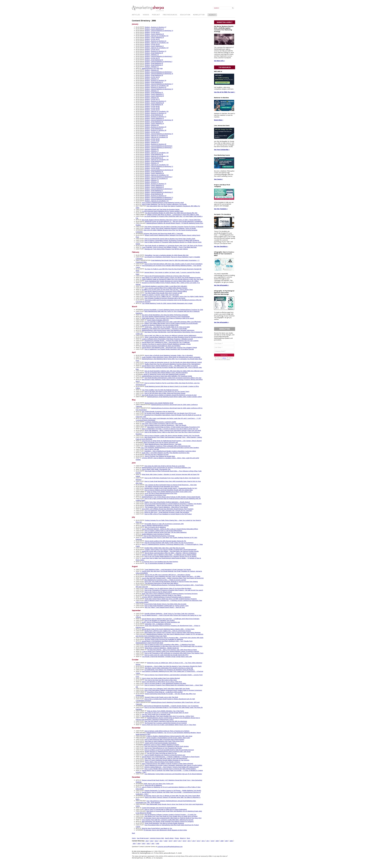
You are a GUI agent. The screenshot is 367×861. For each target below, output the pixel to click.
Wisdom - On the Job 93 (152, 132)
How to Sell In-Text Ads (151, 449)
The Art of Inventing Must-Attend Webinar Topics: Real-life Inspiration (166, 372)
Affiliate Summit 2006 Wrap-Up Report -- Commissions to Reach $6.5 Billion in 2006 (173, 214)
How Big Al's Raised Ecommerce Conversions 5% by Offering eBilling (165, 291)
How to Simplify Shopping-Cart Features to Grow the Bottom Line (164, 755)
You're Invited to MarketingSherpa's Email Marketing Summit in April (163, 202)
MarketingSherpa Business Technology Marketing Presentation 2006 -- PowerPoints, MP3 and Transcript (170, 586)
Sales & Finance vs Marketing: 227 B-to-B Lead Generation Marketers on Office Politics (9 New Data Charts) (168, 788)
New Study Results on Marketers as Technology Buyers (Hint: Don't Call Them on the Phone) (173, 245)
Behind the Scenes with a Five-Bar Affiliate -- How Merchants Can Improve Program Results (170, 551)
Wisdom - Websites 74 (152, 163)
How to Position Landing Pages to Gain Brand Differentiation (163, 530)
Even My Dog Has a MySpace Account (156, 454)
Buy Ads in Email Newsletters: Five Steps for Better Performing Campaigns (165, 315)
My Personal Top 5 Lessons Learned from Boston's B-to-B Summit (166, 723)
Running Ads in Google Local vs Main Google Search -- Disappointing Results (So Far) (170, 488)
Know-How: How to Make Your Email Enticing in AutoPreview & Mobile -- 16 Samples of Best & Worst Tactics (168, 559)
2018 (175, 841)
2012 (203, 841)
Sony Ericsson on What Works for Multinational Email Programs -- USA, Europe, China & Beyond (172, 441)
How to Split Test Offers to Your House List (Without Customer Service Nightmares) (170, 335)
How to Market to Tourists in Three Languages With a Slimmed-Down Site (167, 446)
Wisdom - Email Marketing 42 (154, 63)
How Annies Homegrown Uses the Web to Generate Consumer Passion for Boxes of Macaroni (173, 226)
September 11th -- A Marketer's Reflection (158, 624)
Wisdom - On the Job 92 (152, 32)
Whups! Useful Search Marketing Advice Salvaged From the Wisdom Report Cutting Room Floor (168, 236)
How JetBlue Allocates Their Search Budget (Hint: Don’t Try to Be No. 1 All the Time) (168, 716)
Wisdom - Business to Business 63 (155, 87)
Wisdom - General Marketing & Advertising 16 (159, 73)
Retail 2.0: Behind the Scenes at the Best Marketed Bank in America (164, 374)
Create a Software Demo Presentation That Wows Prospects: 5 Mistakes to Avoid (167, 339)
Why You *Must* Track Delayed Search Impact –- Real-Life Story (165, 607)
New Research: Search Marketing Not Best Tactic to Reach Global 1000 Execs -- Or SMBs (172, 576)
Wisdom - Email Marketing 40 (154, 115)
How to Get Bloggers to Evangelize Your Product (159, 620)
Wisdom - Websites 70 (152, 182)
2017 (179, 841)
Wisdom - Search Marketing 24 (154, 123)
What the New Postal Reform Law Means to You (157, 828)
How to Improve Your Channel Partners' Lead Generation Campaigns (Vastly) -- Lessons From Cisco (169, 675)
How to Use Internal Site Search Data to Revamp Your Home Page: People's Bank (169, 239)
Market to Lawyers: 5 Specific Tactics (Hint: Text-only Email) (160, 295)
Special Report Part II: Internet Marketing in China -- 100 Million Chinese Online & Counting (170, 366)
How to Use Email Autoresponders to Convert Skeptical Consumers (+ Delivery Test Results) (173, 504)
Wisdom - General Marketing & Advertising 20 (159, 170)
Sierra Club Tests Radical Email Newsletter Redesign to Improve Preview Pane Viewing (171, 581)
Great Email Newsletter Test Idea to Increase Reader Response (164, 823)
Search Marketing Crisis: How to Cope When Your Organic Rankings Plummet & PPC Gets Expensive (166, 538)
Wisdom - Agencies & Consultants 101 (156, 36)
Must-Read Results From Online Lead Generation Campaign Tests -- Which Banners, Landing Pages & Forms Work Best (169, 438)
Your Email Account (143, 838)
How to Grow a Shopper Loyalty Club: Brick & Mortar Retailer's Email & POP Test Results (172, 435)
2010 (212, 841)
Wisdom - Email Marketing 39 (154, 171)
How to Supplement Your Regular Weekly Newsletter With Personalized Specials (169, 349)
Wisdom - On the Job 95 (152, 39)
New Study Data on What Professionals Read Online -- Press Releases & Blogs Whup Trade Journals (169, 472)
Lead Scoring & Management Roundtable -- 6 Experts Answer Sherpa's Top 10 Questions (171, 706)
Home (134, 838)
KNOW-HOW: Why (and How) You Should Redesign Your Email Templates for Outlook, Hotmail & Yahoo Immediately (169, 572)
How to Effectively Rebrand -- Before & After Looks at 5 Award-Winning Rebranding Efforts (170, 529)
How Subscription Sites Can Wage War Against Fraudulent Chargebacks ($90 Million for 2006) (168, 207)
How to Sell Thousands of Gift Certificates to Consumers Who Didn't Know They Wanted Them (173, 653)
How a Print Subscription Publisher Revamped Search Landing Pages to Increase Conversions (173, 690)
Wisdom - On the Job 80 (152, 106)
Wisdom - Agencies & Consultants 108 (156, 85)
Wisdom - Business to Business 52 (155, 116)
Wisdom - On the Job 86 (152, 168)
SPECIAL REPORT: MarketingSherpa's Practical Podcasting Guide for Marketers (166, 597)
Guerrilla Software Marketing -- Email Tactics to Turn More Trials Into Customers (169, 613)
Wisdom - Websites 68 (152, 125)
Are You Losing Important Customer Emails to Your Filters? (163, 595)
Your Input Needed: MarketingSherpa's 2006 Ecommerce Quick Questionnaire (166, 316)
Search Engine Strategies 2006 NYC (158, 320)
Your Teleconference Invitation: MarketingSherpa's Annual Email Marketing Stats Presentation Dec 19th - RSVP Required (166, 801)
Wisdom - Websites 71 (152, 67)
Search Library (169, 838)
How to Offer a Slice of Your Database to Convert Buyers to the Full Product (168, 514)
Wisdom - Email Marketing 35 (154, 92)
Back (133, 833)
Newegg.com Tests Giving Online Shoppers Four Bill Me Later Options (166, 249)
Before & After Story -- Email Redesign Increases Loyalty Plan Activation (166, 512)
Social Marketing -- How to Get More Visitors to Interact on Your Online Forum (169, 505)
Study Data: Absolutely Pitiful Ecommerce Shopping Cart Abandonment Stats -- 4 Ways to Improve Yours (168, 626)
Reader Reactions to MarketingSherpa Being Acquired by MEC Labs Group (168, 751)
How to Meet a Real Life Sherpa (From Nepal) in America (162, 762)
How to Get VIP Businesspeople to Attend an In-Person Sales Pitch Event (167, 276)
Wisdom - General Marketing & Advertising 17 (159, 84)
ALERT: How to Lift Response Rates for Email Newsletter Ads (161, 622)
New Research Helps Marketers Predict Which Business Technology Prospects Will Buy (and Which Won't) (169, 380)
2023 (151, 841)
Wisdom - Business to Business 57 (155, 27)
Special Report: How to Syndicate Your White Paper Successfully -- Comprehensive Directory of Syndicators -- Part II (168, 793)
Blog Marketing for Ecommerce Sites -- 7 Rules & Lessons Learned (165, 580)
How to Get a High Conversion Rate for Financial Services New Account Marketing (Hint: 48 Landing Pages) (168, 499)
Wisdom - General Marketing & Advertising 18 (159, 120)
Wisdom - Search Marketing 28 (154, 103)
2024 (147, 841)
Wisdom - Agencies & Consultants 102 (156, 156)
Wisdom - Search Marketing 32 (154, 185)
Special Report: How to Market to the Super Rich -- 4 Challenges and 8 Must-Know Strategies (170, 619)
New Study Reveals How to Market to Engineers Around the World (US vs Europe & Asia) (169, 395)
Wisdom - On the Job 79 (152, 99)
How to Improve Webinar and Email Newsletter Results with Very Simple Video (168, 490)
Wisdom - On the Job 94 (152, 77)
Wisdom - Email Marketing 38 (154, 154)
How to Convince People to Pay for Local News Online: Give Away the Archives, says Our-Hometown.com (168, 384)
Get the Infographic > (221, 285)
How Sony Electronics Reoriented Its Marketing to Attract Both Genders (166, 746)
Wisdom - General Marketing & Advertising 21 (159, 192)
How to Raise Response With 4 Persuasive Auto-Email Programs (164, 739)
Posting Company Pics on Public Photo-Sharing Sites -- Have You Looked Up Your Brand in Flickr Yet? (168, 521)
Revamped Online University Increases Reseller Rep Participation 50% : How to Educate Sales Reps (169, 368)
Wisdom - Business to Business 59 (155, 127)
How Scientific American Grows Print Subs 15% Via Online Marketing (165, 532)
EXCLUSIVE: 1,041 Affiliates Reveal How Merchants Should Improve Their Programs (167, 509)
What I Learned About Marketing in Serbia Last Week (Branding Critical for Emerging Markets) (174, 337)
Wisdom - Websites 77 (152, 151)
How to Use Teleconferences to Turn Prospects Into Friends (163, 748)
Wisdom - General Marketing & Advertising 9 (158, 189)
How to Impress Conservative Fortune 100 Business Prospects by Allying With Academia (171, 240)
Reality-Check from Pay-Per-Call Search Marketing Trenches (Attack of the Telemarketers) (172, 364)
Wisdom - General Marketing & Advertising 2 (158, 56)
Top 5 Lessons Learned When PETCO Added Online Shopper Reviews (165, 288)
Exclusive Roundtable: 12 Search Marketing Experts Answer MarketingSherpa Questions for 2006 (173, 310)
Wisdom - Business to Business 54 (155, 113)
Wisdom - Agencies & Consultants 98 (156, 137)
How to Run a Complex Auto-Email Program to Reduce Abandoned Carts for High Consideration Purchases (165, 699)
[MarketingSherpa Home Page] (148, 11)
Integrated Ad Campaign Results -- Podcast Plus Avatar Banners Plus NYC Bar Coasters (171, 340)
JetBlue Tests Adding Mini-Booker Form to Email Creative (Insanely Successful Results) (171, 323)
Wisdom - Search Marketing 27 (154, 94)
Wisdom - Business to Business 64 (155, 196)
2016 (184, 841)
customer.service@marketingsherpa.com (170, 846)
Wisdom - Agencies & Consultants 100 (156, 159)
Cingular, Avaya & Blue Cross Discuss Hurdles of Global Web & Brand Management (170, 549)
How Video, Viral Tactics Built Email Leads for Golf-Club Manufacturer (165, 758)
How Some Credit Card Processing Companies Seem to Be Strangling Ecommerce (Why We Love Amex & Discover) (168, 300)
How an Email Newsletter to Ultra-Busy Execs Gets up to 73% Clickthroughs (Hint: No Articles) (173, 646)
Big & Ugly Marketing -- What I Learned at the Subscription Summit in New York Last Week (173, 430)
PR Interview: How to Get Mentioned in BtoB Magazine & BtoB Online (165, 830)
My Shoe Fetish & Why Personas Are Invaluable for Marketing (164, 639)
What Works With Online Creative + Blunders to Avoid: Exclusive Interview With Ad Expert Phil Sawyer (167, 475)
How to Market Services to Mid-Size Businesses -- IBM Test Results (165, 425)
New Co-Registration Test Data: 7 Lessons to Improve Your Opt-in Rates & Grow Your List (170, 429)
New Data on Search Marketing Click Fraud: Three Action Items (164, 741)
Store (188, 838)
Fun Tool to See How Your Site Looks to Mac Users (161, 680)
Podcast (156, 15)
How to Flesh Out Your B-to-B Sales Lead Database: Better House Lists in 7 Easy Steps (169, 725)
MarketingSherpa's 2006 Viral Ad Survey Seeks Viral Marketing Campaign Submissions (168, 330)
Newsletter (199, 15)
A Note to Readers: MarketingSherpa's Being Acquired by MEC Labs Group (169, 736)
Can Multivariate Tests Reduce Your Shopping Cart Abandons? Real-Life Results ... (169, 669)
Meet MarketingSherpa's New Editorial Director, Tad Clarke (163, 444)
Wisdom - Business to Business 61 (155, 101)
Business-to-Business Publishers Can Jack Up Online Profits (160, 325)
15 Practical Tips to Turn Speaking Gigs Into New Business (160, 561)
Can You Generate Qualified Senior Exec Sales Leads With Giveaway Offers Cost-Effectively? (172, 322)
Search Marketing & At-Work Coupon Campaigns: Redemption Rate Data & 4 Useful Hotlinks (173, 765)
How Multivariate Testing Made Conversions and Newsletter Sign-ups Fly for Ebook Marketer (173, 774)
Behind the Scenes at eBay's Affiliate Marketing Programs (161, 744)
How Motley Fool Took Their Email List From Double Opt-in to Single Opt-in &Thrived (170, 816)
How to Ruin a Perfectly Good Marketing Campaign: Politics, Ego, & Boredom (169, 355)
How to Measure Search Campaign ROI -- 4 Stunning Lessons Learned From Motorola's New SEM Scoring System (169, 601)
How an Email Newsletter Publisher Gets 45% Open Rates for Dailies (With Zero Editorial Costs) (173, 371)
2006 (231, 841)
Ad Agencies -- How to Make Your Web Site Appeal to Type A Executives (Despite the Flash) (173, 666)
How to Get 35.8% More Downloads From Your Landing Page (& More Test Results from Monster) (168, 478)
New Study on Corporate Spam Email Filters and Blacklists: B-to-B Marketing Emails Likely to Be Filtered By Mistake (169, 812)
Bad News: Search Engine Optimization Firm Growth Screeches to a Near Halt (169, 668)
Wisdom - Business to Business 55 (155, 183)
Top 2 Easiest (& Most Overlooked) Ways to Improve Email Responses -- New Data (171, 485)
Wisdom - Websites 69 (152, 70)
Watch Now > (218, 120)
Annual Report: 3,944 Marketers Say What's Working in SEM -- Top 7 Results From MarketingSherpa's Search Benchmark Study (164, 642)
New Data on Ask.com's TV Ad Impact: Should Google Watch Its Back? (166, 712)
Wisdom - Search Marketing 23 (154, 29)
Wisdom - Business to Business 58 (155, 130)
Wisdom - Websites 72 (152, 91)
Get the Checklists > (221, 246)
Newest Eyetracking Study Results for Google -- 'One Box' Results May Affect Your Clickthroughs (166, 694)
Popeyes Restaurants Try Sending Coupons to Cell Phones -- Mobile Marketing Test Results (172, 790)
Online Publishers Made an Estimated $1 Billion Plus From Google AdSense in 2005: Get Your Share (172, 279)
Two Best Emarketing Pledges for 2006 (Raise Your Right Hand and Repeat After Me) (171, 213)
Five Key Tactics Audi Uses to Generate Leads (156, 714)
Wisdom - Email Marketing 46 (154, 104)
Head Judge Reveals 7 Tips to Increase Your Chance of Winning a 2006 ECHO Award (168, 318)
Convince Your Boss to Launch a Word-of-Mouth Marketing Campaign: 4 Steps (166, 344)
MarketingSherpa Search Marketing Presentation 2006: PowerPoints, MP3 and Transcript (167, 703)
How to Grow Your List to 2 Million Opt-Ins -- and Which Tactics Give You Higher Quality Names (173, 296)
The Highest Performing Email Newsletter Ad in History (162, 486)
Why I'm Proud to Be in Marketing (155, 527)
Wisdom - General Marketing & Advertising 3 (158, 61)
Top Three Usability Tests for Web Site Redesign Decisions (160, 390)
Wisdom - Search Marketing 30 (154, 96)
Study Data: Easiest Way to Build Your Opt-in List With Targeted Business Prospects (171, 599)
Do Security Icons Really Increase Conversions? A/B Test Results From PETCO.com (170, 413)
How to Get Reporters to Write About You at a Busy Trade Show (162, 682)
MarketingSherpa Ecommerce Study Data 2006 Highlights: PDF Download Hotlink (167, 376)
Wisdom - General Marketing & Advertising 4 (158, 177)
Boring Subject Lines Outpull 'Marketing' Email (159, 403)
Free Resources (170, 15)
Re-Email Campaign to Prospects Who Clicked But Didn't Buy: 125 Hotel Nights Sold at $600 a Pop (169, 217)
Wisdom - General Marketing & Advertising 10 (159, 89)
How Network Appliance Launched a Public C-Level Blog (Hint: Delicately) (164, 286)
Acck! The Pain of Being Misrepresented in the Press (161, 493)
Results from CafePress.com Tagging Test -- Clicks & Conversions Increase (167, 631)
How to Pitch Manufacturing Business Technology (158, 536)
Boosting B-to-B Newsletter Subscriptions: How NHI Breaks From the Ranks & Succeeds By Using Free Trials (168, 416)
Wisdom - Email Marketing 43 (154, 158)
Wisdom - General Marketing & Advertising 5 (158, 199)
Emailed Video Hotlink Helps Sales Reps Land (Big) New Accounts (164, 548)
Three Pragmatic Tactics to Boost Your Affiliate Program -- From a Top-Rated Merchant (169, 247)
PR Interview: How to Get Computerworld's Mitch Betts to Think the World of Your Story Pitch (172, 818)
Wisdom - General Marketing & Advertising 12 (159, 166)
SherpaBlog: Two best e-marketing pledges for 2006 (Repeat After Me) (167, 255)
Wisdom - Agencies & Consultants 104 (156, 175)
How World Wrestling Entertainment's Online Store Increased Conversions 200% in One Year (172, 378)
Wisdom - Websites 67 (152, 142)
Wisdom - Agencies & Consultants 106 (156, 111)
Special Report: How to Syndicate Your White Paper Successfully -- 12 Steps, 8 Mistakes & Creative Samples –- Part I (169, 771)
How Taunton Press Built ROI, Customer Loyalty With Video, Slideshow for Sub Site (167, 820)
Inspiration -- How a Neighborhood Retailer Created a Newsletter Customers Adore (170, 451)
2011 (207, 841)
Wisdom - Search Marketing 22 (154, 118)
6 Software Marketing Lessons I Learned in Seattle (160, 422)
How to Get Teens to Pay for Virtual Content (158, 592)
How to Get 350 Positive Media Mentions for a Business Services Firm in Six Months (170, 556)
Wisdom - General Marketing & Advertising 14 (159, 30)
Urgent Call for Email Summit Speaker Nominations (160, 743)
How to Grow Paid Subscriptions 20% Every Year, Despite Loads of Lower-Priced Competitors (173, 264)
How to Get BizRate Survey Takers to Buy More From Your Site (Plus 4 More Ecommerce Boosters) (168, 433)
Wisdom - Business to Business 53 (155, 51)
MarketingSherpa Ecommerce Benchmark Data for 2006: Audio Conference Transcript (167, 405)
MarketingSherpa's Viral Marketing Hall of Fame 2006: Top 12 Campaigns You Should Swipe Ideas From (169, 359)
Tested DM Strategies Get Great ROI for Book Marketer (159, 808)
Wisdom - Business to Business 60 (155, 144)
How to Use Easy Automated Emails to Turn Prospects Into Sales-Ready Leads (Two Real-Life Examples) (169, 708)
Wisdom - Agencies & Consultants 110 (156, 201)
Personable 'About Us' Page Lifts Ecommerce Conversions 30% (164, 524)
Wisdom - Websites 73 (152, 55)
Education (185, 15)
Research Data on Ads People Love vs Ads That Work (161, 697)
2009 (217, 841)
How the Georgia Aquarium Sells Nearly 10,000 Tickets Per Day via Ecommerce (168, 543)
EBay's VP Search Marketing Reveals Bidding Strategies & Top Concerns (167, 760)
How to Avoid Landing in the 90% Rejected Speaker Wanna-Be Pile (165, 541)
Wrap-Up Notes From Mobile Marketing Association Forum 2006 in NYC (169, 492)
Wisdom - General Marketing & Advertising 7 (158, 147)
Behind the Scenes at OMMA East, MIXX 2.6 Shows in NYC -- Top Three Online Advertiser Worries (169, 663)
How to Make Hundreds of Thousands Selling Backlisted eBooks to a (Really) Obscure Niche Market (168, 243)
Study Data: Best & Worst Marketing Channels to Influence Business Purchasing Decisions (170, 593)
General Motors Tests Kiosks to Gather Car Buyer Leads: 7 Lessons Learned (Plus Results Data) (168, 273)
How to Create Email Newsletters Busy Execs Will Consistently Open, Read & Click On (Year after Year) (168, 482)
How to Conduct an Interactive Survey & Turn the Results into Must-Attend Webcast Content (173, 362)
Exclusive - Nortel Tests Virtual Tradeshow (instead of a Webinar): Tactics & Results (170, 228)
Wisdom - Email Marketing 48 (154, 194)
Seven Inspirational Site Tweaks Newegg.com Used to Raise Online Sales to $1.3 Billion (172, 281)
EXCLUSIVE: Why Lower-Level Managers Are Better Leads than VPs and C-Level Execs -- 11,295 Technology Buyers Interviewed (168, 419)
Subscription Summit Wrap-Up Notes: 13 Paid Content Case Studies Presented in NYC (173, 427)
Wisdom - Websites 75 (152, 180)
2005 (134, 843)
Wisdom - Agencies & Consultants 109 (156, 153)
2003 (143, 843)
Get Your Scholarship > (222, 149)
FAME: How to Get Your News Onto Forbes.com (158, 783)
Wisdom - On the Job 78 (152, 58)
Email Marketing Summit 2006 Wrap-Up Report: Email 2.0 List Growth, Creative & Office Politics (167, 387)
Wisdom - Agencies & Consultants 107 (156, 48)
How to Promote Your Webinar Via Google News (160, 456)
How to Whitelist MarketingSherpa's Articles (155, 525)
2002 (148, 843)
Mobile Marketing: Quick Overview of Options (156, 534)
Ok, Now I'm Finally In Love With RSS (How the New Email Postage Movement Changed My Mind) (168, 270)
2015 (189, 841)
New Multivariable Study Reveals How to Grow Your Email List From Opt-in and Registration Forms (169, 805)
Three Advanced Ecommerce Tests (155, 495)
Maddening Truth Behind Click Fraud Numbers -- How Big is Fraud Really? (164, 328)
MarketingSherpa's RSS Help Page (152, 68)
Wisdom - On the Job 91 (152, 49)
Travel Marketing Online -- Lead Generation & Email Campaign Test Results (167, 569)
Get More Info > (219, 61)
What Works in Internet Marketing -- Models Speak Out (162, 648)
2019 (170, 841)
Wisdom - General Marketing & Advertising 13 (159, 197)
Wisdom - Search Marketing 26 (154, 173)
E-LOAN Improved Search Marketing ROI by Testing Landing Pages (162, 211)
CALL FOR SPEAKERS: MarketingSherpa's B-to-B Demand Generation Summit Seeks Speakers (170, 447)
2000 (157, 843)
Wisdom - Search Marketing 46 (154, 34)
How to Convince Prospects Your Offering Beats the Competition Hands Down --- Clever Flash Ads (169, 686)
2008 (221, 841)
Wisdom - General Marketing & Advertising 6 (158, 146)
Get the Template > (221, 209)
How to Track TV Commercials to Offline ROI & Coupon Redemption (165, 809)
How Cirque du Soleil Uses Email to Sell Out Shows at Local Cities (164, 466)
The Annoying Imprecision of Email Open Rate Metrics (161, 583)
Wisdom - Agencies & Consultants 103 (156, 165)
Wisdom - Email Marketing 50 (154, 60)
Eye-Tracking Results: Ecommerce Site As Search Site (158, 411)
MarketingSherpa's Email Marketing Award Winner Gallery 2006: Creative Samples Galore (174, 397)
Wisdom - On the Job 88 (152, 108)
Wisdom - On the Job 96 (152, 110)
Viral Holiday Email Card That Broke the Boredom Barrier (162, 209)
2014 (193, 841)
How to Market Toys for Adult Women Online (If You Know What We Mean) (167, 588)
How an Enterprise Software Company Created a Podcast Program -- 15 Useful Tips (170, 814)
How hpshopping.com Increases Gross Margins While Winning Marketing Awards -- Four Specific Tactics (168, 266)
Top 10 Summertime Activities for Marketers (158, 563)
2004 (138, 843)
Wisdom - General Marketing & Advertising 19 (159, 134)
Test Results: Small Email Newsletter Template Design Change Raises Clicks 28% (167, 656)
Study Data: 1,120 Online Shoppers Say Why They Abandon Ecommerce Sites (165, 453)
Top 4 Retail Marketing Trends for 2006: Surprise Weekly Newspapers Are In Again (167, 303)
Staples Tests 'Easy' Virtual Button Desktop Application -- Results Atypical (167, 502)
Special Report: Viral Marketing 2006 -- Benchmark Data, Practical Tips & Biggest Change (169, 347)
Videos (146, 15)
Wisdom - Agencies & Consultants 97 (156, 178)
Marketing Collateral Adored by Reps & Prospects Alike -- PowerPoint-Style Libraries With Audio (173, 637)
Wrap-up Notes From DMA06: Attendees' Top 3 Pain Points (165, 711)
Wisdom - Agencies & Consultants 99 (156, 135)
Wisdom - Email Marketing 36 (154, 75)
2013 (198, 841)
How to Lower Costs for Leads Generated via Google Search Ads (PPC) (166, 655)
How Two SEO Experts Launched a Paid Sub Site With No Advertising (165, 721)
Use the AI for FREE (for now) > (224, 92)
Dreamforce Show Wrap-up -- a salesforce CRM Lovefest (165, 692)
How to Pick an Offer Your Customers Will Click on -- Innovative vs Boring (167, 575)
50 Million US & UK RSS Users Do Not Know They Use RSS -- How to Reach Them (167, 289)
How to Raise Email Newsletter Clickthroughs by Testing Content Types (166, 605)
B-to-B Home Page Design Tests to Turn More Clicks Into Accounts (165, 604)
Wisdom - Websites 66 (152, 98)
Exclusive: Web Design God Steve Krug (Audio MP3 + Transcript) (163, 233)
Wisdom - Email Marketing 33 (154, 82)
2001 (152, 843)
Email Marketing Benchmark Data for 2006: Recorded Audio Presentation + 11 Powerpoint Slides (168, 261)
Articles (136, 15)
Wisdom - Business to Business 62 (155, 41)
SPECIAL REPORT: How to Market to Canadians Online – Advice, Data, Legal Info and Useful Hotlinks (167, 458)
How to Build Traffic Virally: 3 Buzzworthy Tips (156, 469)
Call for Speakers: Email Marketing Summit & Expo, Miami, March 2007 (168, 738)
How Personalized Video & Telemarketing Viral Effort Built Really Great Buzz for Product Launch (167, 825)
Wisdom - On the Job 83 (152, 139)
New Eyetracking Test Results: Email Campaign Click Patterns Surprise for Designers (168, 821)
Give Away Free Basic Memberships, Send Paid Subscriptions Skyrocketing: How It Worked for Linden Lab (169, 333)
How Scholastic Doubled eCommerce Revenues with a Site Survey (164, 298)
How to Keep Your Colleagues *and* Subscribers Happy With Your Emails (167, 688)
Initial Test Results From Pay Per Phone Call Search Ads (160, 442)
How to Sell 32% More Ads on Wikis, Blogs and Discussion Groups (164, 393)
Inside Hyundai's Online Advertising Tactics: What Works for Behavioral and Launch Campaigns (171, 357)
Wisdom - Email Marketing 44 (154, 122)
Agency (212, 15)
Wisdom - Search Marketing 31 (154, 46)
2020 (165, 841)
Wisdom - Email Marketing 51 (154, 190)
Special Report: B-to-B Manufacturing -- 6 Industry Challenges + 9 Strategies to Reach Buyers (171, 757)
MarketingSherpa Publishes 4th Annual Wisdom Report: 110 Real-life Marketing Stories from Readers (169, 224)
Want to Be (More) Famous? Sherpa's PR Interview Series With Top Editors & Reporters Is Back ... (168, 798)
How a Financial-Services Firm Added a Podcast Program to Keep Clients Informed (167, 763)
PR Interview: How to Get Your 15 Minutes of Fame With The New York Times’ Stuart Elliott (171, 796)
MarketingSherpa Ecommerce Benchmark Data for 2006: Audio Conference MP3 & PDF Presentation (169, 409)
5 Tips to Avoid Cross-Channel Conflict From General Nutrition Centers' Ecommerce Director (170, 651)
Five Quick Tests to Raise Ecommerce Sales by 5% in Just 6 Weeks (162, 423)
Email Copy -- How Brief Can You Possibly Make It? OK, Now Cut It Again (167, 327)
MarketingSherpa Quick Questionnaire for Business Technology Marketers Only (166, 467)
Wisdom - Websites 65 (152, 149)
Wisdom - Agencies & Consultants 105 (156, 42)
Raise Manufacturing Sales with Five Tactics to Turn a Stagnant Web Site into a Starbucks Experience (168, 312)
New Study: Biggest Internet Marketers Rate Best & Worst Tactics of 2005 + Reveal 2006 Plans (171, 220)
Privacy (177, 838)
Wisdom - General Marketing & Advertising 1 (158, 72)
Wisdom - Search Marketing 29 (154, 37)
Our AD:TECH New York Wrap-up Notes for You (162, 753)
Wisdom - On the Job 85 (152, 140)
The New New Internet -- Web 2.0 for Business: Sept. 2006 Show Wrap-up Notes (172, 650)
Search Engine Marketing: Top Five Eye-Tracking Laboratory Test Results (164, 204)
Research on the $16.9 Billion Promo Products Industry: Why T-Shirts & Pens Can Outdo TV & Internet (168, 283)
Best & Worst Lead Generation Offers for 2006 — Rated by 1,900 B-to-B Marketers (170, 553)
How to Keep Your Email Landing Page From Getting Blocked (161, 678)
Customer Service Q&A (157, 838)
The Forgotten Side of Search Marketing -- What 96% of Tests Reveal (166, 507)
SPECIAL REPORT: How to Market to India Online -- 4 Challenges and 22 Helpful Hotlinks (169, 555)
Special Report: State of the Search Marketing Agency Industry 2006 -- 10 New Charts (168, 629)
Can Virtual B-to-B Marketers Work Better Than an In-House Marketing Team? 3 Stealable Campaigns (168, 257)
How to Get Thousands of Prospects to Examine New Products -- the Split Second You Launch (173, 590)
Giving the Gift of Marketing (153, 785)
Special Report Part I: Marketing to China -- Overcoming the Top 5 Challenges (166, 342)
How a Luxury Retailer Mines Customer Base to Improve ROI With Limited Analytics (170, 769)
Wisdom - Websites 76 (152, 79)
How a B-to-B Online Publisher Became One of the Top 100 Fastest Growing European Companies (166, 231)
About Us (183, 838)
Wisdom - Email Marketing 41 (154, 65)
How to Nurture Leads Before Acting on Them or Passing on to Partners (166, 731)
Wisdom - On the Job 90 (152, 44)
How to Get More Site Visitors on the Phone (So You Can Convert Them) (166, 391)
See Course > (218, 179)
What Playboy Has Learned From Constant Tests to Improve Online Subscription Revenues (172, 632)
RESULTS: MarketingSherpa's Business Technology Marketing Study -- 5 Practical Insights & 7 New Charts (169, 545)
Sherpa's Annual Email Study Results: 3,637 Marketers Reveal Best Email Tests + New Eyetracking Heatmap (169, 781)
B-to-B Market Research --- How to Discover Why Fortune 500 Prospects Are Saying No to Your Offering (168, 616)
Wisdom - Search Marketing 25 (154, 187)
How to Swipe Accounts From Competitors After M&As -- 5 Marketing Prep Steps (169, 644)
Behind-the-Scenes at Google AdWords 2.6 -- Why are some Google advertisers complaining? (173, 221)
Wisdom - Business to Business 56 (155, 80)
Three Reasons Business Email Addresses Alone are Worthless (161, 346)
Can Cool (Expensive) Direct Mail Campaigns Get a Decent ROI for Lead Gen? (168, 510)
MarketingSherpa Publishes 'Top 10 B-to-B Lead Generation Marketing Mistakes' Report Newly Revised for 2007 (168, 733)
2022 (156, 841)
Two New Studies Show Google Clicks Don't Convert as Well (163, 293)
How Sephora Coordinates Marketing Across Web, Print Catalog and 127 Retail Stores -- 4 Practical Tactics (169, 672)
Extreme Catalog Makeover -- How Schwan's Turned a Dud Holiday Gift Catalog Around (171, 767)
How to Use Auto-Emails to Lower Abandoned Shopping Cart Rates (165, 683)
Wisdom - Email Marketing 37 (154, 128)
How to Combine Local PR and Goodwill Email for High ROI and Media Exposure (169, 750)
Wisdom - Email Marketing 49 (154, 53)
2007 (226, 841)
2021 (161, 841)
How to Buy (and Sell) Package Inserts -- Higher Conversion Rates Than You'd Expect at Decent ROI (173, 578)
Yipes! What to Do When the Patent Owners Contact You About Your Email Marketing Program (171, 277)
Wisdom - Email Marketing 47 (154, 161)
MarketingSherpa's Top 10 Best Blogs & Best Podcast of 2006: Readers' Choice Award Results (171, 497)
